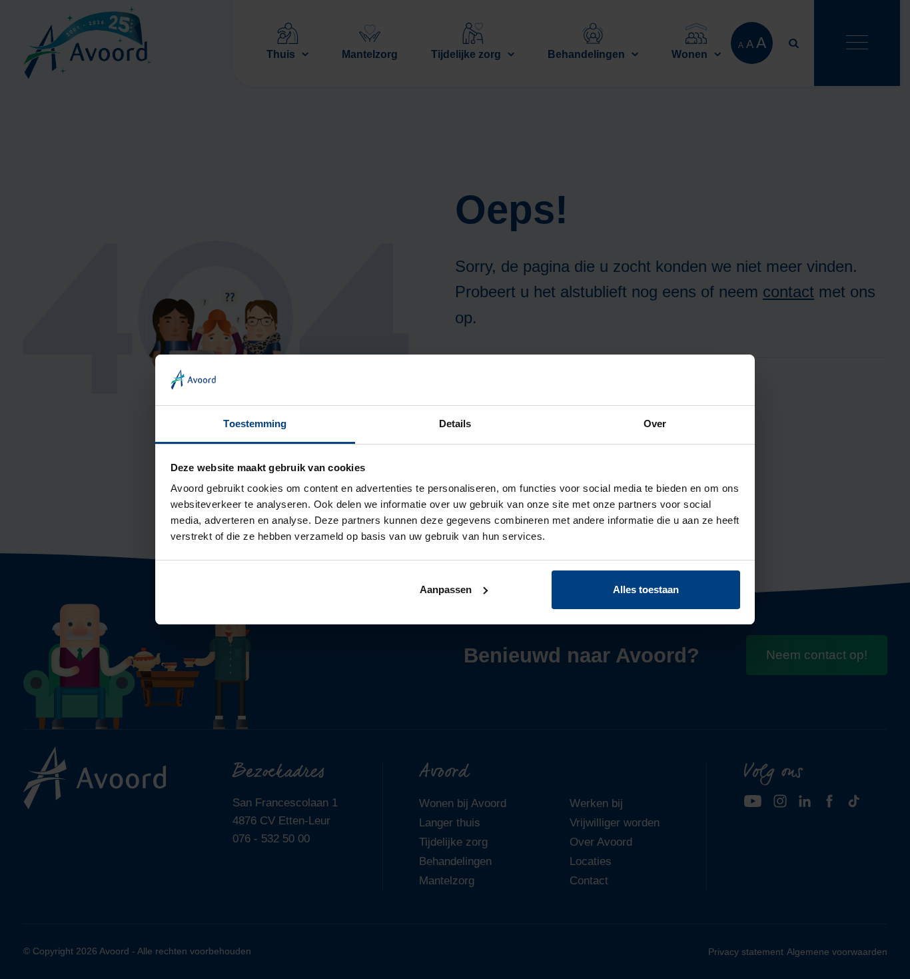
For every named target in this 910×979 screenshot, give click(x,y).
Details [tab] (455, 423)
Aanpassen (446, 589)
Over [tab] (655, 423)
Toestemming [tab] (254, 423)
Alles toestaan (646, 589)
